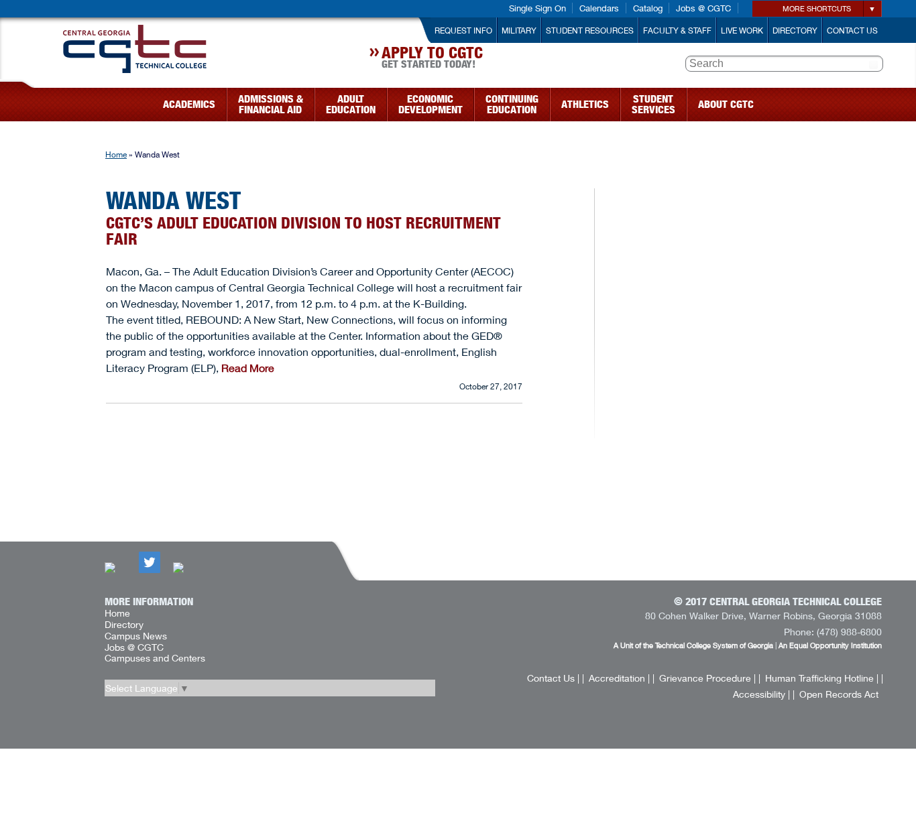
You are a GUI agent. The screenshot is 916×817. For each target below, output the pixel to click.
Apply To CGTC (432, 59)
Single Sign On (537, 8)
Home (116, 154)
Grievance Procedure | (707, 678)
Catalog (648, 8)
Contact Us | (553, 678)
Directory (794, 30)
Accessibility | (761, 694)
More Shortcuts (817, 8)
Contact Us (852, 30)
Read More (247, 367)
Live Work (742, 30)
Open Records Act (838, 694)
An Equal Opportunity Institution (830, 645)
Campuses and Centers (155, 658)
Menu (27, 100)
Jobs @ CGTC (703, 8)
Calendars (599, 8)
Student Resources (590, 30)
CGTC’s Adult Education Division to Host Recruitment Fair (303, 231)
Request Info (463, 30)
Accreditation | (619, 678)
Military (519, 30)
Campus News (136, 635)
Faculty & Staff (677, 30)
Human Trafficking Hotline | (821, 678)
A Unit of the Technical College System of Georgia (693, 645)
